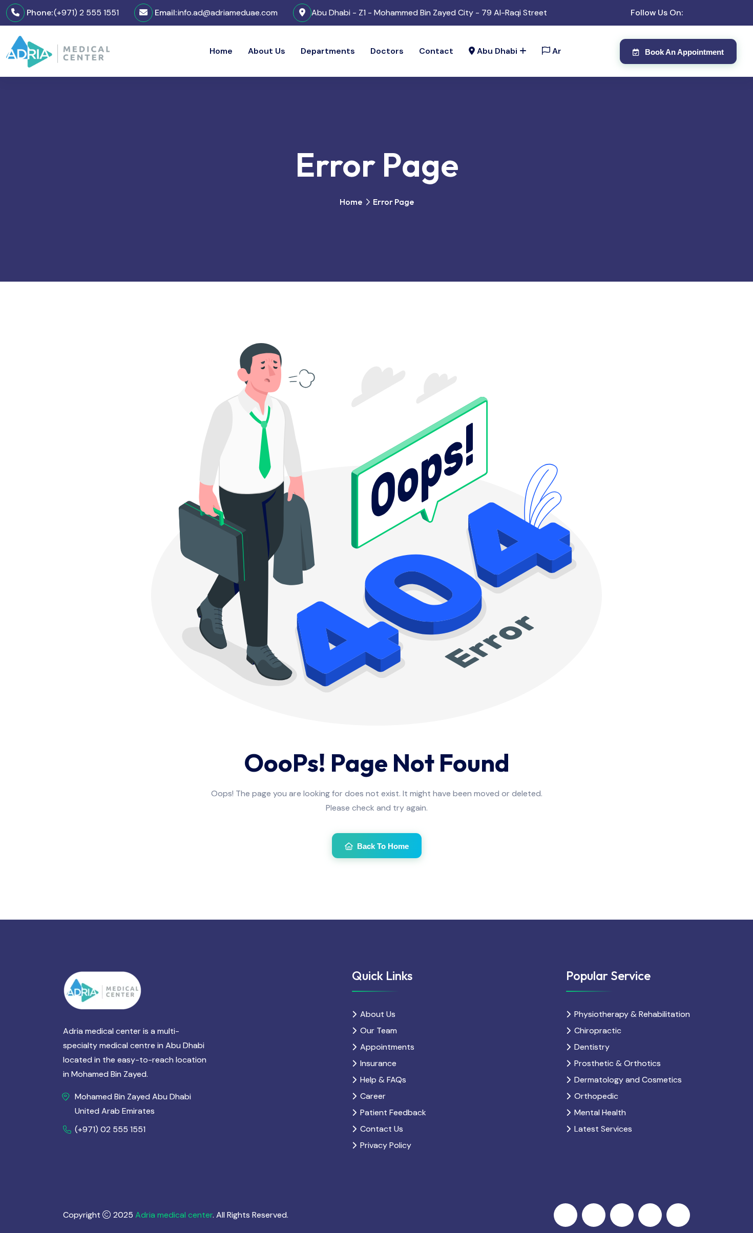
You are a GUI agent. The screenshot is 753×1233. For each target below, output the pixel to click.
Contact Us (381, 1128)
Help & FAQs (383, 1079)
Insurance (378, 1063)
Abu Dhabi (496, 51)
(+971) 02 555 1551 (110, 1129)
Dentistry (592, 1046)
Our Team (378, 1030)
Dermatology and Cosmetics (628, 1079)
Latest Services (603, 1128)
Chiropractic (597, 1030)
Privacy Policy (385, 1145)
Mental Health (600, 1112)
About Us (266, 51)
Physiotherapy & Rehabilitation (632, 1014)
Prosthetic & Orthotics (617, 1063)
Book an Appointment (683, 52)
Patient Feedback (393, 1112)
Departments (328, 51)
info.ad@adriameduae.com (228, 12)
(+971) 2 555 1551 (86, 12)
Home (221, 51)
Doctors (387, 51)
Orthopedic (596, 1096)
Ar (555, 51)
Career (373, 1096)
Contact (436, 51)
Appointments (387, 1046)
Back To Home (383, 846)
